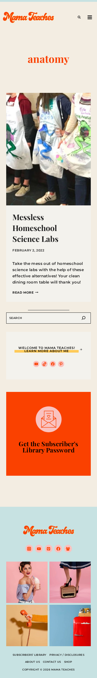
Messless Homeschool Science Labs (35, 228)
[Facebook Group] (68, 549)
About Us (32, 662)
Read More (25, 292)
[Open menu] (89, 17)
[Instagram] (29, 549)
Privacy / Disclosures (66, 655)
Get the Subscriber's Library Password (48, 446)
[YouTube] (39, 549)
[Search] (83, 318)
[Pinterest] (49, 549)
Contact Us (52, 662)
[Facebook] (58, 549)
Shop (68, 662)
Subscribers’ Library (30, 655)
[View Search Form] (79, 17)
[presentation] (48, 149)
